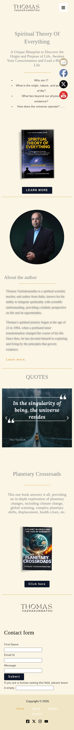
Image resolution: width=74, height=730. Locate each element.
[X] (34, 721)
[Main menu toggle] (63, 7)
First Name (11, 644)
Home (20, 708)
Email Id (9, 655)
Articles (53, 708)
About (36, 708)
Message (10, 665)
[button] (6, 418)
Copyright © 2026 (37, 701)
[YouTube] (46, 721)
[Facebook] (28, 721)
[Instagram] (40, 721)
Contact (37, 713)
